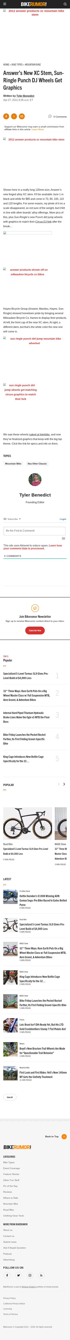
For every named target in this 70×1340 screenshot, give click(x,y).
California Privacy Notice (14, 1304)
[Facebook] (6, 1274)
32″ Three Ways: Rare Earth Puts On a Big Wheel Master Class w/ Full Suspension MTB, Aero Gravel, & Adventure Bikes (26, 695)
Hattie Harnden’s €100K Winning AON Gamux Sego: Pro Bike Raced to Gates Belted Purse (43, 900)
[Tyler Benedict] (35, 481)
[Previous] (59, 784)
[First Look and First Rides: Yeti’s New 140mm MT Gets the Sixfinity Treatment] (10, 1073)
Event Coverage (11, 1168)
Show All (10, 1097)
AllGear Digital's (29, 1287)
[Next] (64, 784)
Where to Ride (10, 1198)
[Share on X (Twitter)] (14, 116)
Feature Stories (11, 1174)
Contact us (8, 1236)
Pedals (22, 1019)
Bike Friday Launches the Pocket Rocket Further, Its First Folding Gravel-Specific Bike (24, 739)
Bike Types (8, 1162)
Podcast (7, 1253)
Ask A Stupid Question (14, 1247)
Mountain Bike (13, 463)
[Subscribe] (40, 1274)
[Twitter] (18, 1274)
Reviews (7, 1192)
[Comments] (51, 116)
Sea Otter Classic (37, 463)
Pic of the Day (10, 1186)
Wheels (22, 1043)
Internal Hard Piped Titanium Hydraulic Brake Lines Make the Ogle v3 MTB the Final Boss (26, 717)
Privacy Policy (9, 1298)
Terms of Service (10, 1314)
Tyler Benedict (25, 96)
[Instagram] (29, 1274)
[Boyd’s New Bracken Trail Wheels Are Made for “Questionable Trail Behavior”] (10, 1049)
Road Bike (8, 844)
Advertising (9, 1259)
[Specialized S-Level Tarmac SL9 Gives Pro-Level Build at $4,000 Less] (27, 823)
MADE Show (60, 844)
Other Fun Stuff (11, 1180)
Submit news (9, 1242)
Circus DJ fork (43, 221)
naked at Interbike (39, 434)
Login (62, 519)
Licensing (7, 1309)
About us (7, 1230)
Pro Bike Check (25, 891)
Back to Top (52, 1136)
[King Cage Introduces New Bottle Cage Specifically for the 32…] (10, 977)
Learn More (38, 129)
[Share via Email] (22, 116)
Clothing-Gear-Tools (13, 1215)
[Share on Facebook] (6, 116)
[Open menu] (4, 4)
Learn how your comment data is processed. (32, 547)
